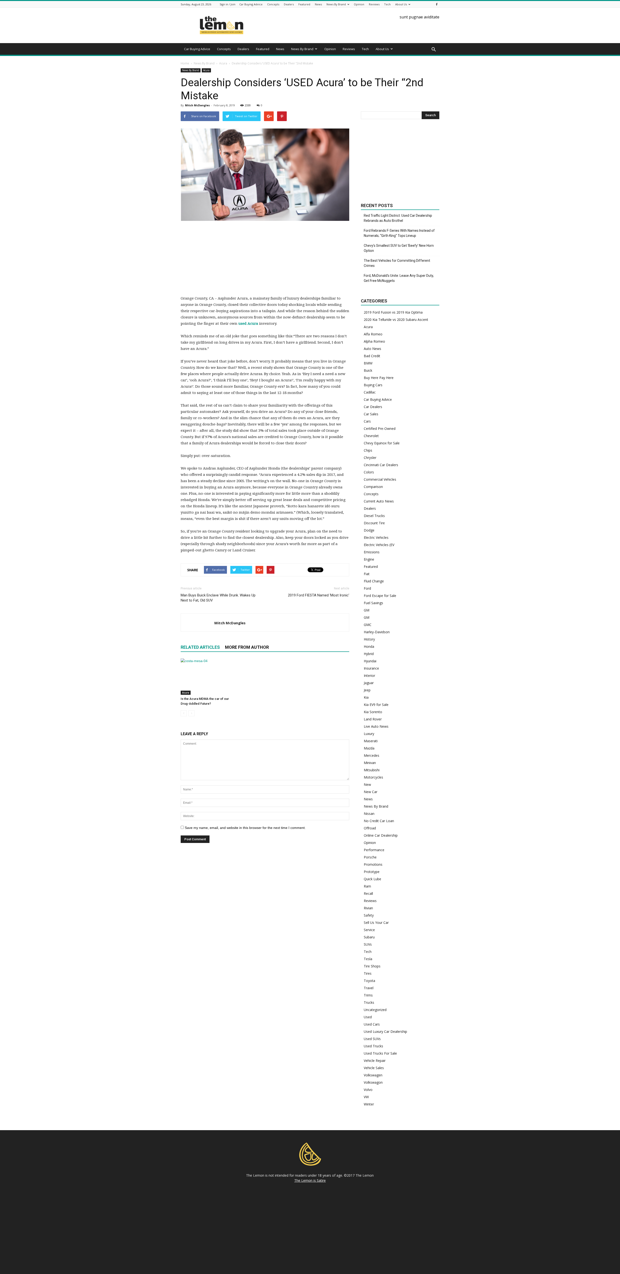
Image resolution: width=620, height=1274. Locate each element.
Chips (368, 450)
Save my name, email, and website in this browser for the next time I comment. (245, 828)
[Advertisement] (265, 261)
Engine (369, 559)
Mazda (369, 748)
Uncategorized (375, 1009)
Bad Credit (372, 356)
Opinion (359, 4)
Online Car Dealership (381, 835)
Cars (367, 421)
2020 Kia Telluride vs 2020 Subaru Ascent (396, 319)
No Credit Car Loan (379, 820)
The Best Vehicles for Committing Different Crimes (397, 263)
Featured (304, 4)
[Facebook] (436, 4)
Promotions (373, 864)
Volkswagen (373, 1075)
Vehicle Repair (375, 1060)
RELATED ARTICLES (200, 647)
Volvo (368, 1089)
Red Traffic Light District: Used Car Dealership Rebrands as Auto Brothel (398, 218)
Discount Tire (374, 523)
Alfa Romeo (373, 334)
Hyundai (370, 661)
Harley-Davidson (377, 632)
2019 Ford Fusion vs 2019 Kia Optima (393, 312)
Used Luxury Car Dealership (385, 1031)
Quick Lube (372, 879)
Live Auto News (376, 726)
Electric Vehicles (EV (379, 544)
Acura (206, 70)
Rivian (368, 908)
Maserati (371, 741)
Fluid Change (374, 581)
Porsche (370, 857)
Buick (368, 370)
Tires (368, 973)
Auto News (372, 348)
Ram (367, 886)
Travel (368, 988)
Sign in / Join (227, 4)
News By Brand (336, 4)
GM (366, 610)
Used (368, 1017)
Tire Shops (372, 966)
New (367, 784)
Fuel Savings (373, 603)
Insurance (371, 668)
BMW (368, 363)
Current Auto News (379, 501)
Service (369, 929)
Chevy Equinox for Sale (382, 443)
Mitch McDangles (197, 105)
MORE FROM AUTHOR (247, 647)
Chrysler (370, 457)
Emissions (372, 552)
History (369, 639)
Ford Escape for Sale (380, 595)
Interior (369, 675)
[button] (433, 49)
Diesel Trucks (374, 515)
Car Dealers (373, 406)
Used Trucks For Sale (380, 1053)
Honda (369, 646)
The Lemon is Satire (310, 1180)
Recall (368, 893)
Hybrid (369, 653)
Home (185, 63)
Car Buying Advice (251, 4)
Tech (387, 4)
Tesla (368, 959)
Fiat (367, 573)
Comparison (373, 486)
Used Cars (372, 1024)
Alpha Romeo (374, 341)
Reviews (374, 4)
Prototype (372, 871)
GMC (368, 624)
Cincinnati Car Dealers (381, 465)
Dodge (369, 530)
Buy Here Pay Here (379, 377)
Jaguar (369, 682)
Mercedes (371, 755)
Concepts (273, 4)
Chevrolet (371, 435)
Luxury (369, 733)
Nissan (369, 813)
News (318, 4)
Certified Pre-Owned (379, 428)
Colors (369, 472)
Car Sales (371, 414)
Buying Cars (373, 385)
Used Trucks (373, 1046)
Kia (366, 697)
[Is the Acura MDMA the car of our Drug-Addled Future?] (207, 676)
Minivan (370, 762)
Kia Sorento (373, 712)
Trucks (369, 1002)
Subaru (369, 937)
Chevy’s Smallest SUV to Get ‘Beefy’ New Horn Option (399, 248)
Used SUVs (372, 1038)
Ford (367, 588)
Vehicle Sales (374, 1068)
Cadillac (370, 392)
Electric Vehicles (376, 537)
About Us (401, 4)
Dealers (289, 4)
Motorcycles (373, 777)
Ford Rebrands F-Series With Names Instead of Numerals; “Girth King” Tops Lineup (399, 233)
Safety (369, 915)
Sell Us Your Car (376, 922)
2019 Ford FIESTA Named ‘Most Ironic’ (318, 595)
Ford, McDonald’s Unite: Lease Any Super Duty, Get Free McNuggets (399, 278)
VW (366, 1097)
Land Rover (373, 719)
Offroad (370, 828)
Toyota (369, 980)
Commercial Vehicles (380, 479)
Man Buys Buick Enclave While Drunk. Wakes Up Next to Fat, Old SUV (218, 597)
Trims (368, 995)
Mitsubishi (372, 770)
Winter (369, 1104)
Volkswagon (373, 1082)
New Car (370, 791)
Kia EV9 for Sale (376, 704)
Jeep (367, 690)
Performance (374, 850)
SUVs (368, 944)
